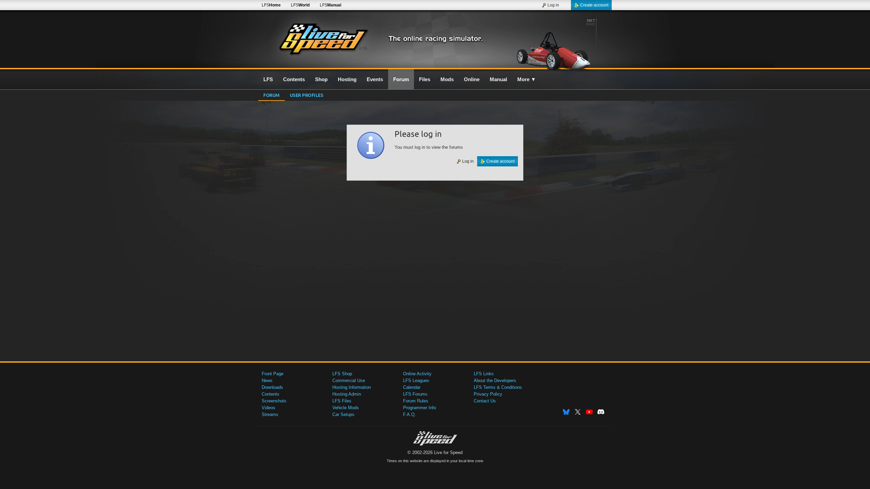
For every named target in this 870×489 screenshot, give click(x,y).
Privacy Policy (488, 394)
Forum (271, 95)
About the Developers (495, 380)
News (267, 380)
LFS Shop (342, 373)
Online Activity (417, 373)
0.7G (363, 48)
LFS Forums (415, 394)
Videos (268, 407)
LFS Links (484, 373)
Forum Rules (415, 400)
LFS (271, 5)
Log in (553, 5)
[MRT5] (553, 43)
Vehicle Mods (345, 407)
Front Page (272, 373)
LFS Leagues (416, 380)
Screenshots (274, 400)
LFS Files (341, 400)
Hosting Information (351, 387)
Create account (594, 5)
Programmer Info (419, 407)
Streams (270, 414)
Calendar (411, 387)
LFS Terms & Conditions (498, 387)
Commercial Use (348, 380)
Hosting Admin (346, 394)
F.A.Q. (409, 414)
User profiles (307, 95)
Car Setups (343, 414)
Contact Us (485, 400)
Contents (270, 394)
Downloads (272, 387)
